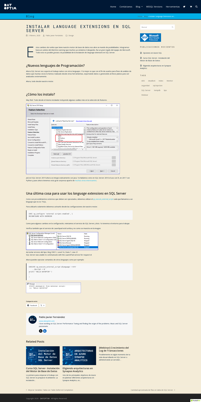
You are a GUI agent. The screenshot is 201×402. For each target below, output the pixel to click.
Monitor (170, 81)
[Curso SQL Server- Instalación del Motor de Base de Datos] (43, 355)
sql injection (157, 85)
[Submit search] (172, 27)
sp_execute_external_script (103, 199)
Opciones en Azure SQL (152, 53)
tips (165, 90)
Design (71, 35)
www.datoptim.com (47, 321)
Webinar (144, 95)
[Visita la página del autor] (32, 319)
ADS (143, 81)
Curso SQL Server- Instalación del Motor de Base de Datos (43, 370)
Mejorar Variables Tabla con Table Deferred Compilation (49, 390)
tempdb (157, 90)
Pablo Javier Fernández (54, 35)
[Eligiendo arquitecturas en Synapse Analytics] (79, 355)
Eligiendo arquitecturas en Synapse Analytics (78, 370)
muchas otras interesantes (86, 180)
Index (161, 81)
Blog (145, 16)
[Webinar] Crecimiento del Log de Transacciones (114, 349)
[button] (191, 7)
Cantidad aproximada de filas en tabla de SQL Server (152, 390)
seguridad (145, 85)
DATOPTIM (44, 398)
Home (140, 16)
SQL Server (146, 90)
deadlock (151, 81)
